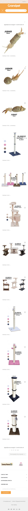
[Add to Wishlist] (25, 33)
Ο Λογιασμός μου (7, 501)
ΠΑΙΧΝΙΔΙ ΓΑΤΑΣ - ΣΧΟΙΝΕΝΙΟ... (9, 55)
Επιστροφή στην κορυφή (17, 454)
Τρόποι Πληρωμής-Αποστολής (18, 501)
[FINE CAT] (19, 464)
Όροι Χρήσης (14, 504)
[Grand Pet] (14, 5)
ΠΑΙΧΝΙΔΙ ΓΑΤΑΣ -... (6, 160)
